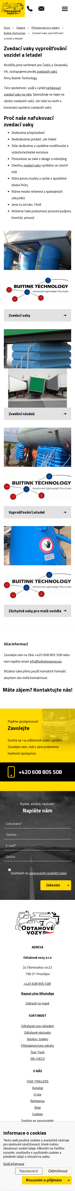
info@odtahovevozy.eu (46, 661)
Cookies (37, 1114)
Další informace (13, 1163)
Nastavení (28, 1171)
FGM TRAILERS (37, 1081)
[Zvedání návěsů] (37, 374)
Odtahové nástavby (37, 1032)
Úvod (7, 28)
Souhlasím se (39, 873)
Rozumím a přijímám (44, 1180)
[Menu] (65, 8)
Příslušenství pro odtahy (37, 1045)
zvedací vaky (32, 165)
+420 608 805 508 (40, 772)
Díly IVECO (37, 1058)
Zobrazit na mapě (37, 1003)
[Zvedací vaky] (37, 276)
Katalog (37, 1087)
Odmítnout (58, 1171)
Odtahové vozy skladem (37, 1026)
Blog (37, 1107)
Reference (37, 1101)
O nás (37, 1094)
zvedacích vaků (47, 71)
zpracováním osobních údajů (48, 873)
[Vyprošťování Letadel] (37, 473)
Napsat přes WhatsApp (37, 993)
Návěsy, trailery (37, 1039)
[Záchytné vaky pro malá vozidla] (37, 571)
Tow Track (37, 1052)
